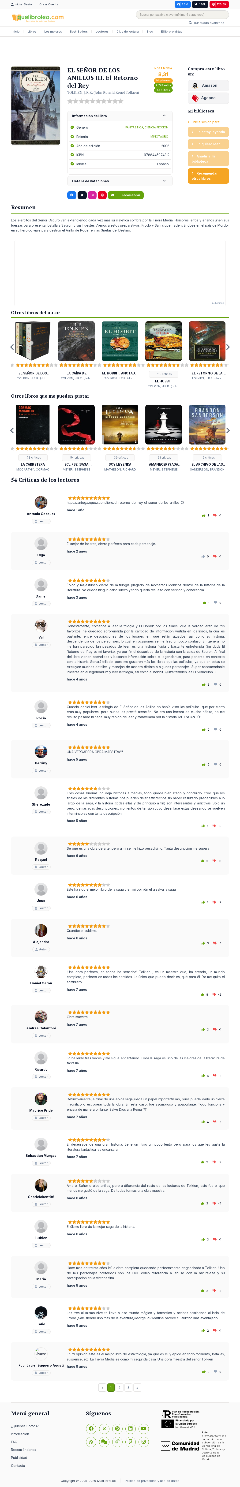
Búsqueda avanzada (208, 23)
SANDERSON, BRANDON (207, 469)
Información (20, 1434)
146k (202, 4)
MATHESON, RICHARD (120, 469)
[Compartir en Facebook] (71, 195)
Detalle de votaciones (90, 181)
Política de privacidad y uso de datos (152, 1481)
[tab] (120, 116)
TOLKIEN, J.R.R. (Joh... (33, 378)
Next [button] (227, 347)
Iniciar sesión (24, 4)
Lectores (102, 31)
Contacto (18, 1466)
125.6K (221, 4)
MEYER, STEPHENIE (76, 469)
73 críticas (33, 457)
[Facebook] (91, 1429)
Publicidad (19, 1458)
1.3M (185, 4)
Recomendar (130, 195)
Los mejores (53, 31)
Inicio (15, 31)
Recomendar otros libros (205, 175)
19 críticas (208, 457)
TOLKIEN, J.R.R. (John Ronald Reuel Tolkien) (103, 92)
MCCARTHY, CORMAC (32, 469)
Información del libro (89, 116)
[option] (33, 351)
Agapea (208, 97)
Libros (31, 31)
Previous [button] (12, 347)
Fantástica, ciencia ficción (146, 127)
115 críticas (164, 374)
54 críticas (163, 90)
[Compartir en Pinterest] (102, 195)
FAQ (14, 1442)
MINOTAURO (159, 136)
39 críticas (120, 457)
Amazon (209, 85)
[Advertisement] (120, 52)
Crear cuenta (48, 4)
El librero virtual (172, 31)
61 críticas (164, 457)
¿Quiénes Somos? (25, 1426)
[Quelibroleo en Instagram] (92, 195)
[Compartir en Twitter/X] (82, 195)
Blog (150, 31)
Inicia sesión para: (206, 122)
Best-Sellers (79, 31)
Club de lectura (127, 31)
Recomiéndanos (23, 1450)
